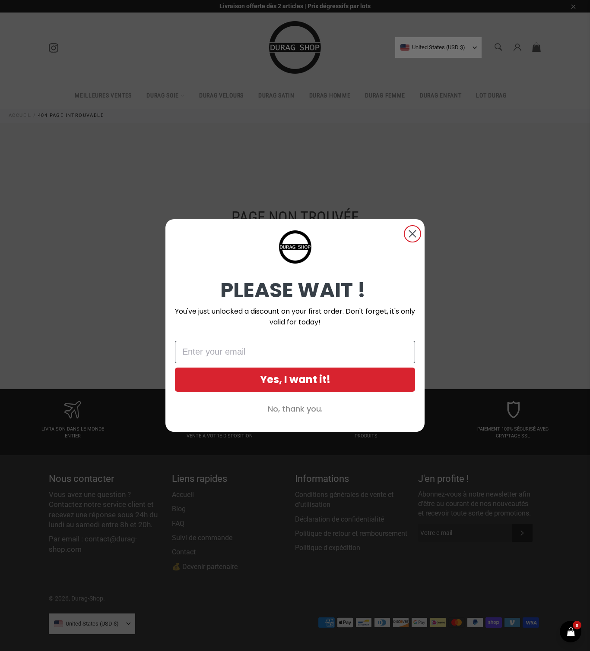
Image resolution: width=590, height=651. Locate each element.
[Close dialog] (412, 234)
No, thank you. (295, 408)
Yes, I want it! (295, 379)
